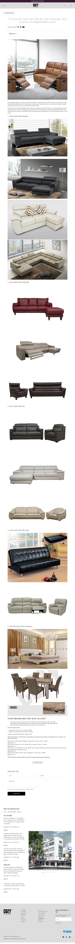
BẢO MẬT (23, 918)
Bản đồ (6, 860)
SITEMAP (40, 920)
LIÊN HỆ (22, 921)
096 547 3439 (15, 888)
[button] (4, 5)
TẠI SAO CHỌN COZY (42, 911)
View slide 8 (58, 872)
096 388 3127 (15, 827)
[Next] (73, 851)
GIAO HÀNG (23, 910)
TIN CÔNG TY (41, 916)
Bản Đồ (6, 830)
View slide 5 (51, 872)
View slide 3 (47, 872)
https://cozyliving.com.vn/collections (41, 757)
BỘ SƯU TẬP (41, 921)
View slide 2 (44, 872)
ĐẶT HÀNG (23, 915)
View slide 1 (42, 872)
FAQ (22, 916)
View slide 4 (49, 872)
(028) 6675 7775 (8, 827)
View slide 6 (53, 872)
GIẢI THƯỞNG (41, 915)
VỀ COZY (40, 910)
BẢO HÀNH (23, 911)
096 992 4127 (15, 842)
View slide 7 (55, 872)
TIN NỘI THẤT (41, 918)
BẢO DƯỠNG (24, 913)
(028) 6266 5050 (7, 888)
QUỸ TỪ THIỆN (41, 913)
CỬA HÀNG (23, 920)
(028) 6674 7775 (7, 842)
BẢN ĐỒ (6, 892)
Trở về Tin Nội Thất (38, 762)
